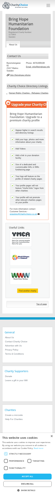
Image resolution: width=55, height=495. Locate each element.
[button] (27, 490)
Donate (8, 376)
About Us (9, 337)
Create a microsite (14, 415)
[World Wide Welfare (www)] (21, 276)
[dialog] (27, 464)
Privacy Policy (11, 350)
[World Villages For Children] (21, 257)
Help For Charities (14, 419)
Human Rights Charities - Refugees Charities (28, 93)
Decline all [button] (27, 484)
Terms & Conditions (14, 354)
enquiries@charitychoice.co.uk (23, 214)
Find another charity (27, 291)
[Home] (16, 5)
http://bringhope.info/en (20, 75)
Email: (38, 67)
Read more (39, 448)
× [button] (51, 436)
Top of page (41, 304)
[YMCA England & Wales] (21, 238)
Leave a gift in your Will (16, 380)
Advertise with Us (13, 345)
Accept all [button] (27, 476)
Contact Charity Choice (16, 341)
